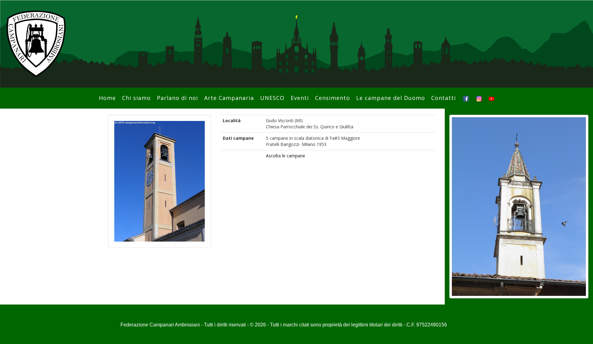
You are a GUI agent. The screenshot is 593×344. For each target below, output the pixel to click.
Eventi (300, 98)
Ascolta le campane (285, 156)
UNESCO (272, 98)
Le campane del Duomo (390, 98)
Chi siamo (136, 98)
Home (107, 98)
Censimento (332, 98)
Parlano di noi (177, 98)
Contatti (443, 98)
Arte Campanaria (229, 98)
